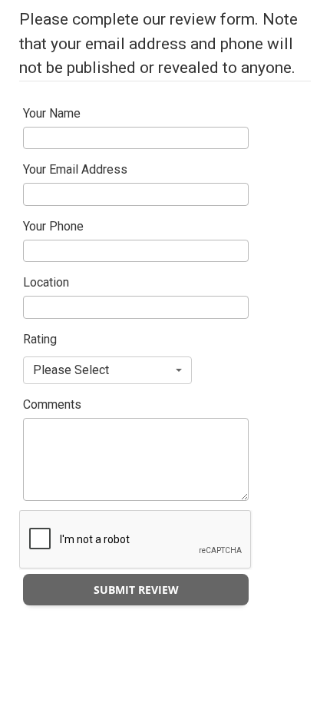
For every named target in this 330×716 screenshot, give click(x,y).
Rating (40, 339)
